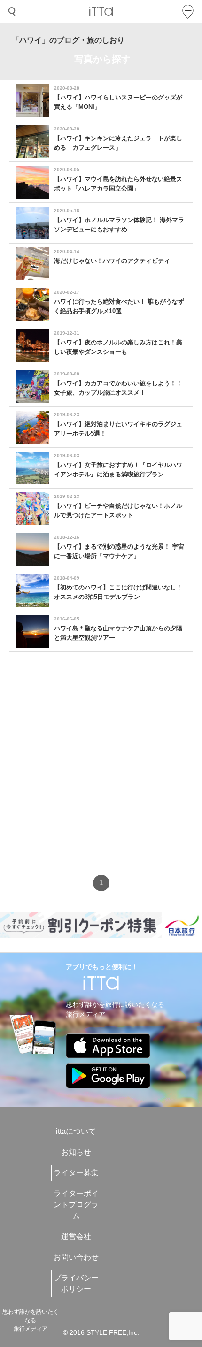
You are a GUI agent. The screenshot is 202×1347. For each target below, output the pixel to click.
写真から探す (102, 59)
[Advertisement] (101, 771)
